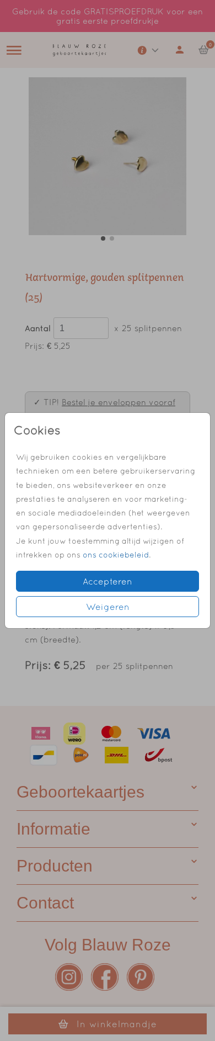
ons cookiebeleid (116, 554)
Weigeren (108, 607)
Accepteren (107, 581)
